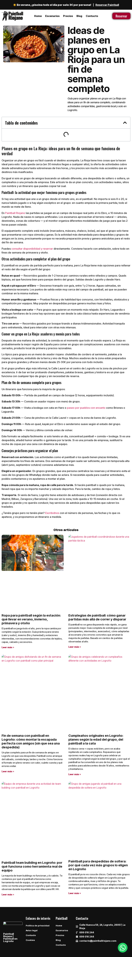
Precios (68, 16)
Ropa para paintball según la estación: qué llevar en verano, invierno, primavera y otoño (31, 619)
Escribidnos (52, 513)
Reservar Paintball (107, 4)
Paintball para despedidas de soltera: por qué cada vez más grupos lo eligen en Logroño (98, 865)
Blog (79, 16)
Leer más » (8, 647)
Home (38, 16)
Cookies (30, 940)
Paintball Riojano (15, 213)
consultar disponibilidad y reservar (32, 248)
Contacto (92, 16)
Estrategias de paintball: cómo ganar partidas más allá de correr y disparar (97, 617)
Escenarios (52, 16)
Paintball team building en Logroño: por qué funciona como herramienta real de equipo (32, 866)
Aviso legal (32, 930)
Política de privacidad (37, 925)
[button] (125, 123)
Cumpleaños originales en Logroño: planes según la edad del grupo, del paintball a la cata (95, 739)
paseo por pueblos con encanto (86, 407)
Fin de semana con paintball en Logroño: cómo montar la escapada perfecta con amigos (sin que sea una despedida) (31, 741)
